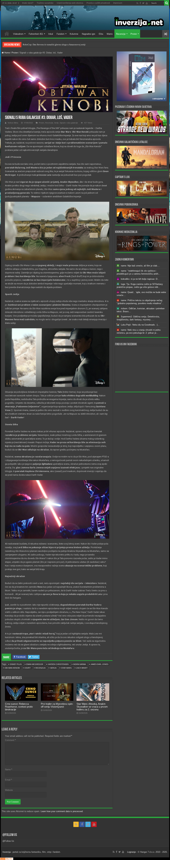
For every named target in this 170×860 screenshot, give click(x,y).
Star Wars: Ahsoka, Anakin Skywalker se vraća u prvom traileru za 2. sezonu (92, 706)
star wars (66, 668)
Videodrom (18, 34)
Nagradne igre (88, 34)
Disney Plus (16, 664)
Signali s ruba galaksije (69, 123)
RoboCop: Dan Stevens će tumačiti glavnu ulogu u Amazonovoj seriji (54, 44)
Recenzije (121, 34)
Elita (101, 34)
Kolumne (74, 34)
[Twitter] (143, 3)
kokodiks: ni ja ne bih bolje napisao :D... (140, 279)
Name (8, 769)
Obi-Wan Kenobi (12, 668)
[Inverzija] (85, 18)
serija (53, 668)
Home (6, 33)
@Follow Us (9, 835)
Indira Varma (79, 664)
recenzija (40, 668)
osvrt (27, 668)
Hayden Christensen (58, 664)
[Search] (166, 2)
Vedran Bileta (13, 123)
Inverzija (6, 852)
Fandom (60, 34)
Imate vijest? (27, 3)
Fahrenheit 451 (36, 34)
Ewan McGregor (34, 664)
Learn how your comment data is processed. (62, 811)
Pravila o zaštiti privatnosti (98, 3)
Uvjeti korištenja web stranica (70, 3)
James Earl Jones (99, 664)
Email (8, 780)
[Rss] (137, 3)
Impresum (117, 3)
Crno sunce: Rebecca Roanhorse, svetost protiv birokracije (19, 706)
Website (9, 790)
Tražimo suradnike (45, 3)
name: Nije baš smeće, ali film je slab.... (140, 265)
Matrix (110, 34)
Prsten (133, 34)
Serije (56, 123)
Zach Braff (82, 668)
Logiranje (131, 852)
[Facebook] (140, 3)
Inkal (50, 34)
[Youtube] (146, 3)
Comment (10, 740)
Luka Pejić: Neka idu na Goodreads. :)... (140, 324)
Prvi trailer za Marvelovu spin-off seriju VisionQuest (57, 705)
